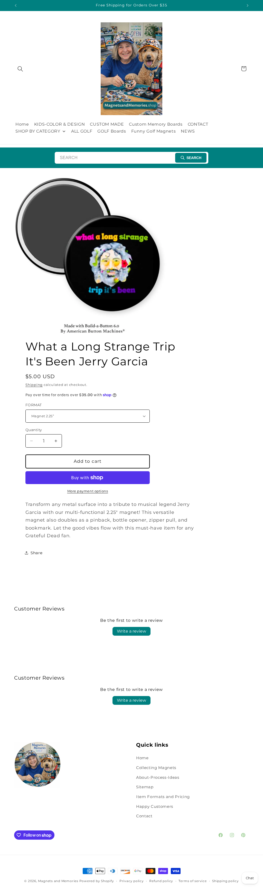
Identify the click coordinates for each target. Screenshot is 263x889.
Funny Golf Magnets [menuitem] (153, 131)
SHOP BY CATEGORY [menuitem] (37, 131)
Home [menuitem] (22, 124)
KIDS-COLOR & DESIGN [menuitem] (59, 124)
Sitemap (145, 786)
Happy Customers (154, 806)
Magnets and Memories (58, 881)
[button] (20, 68)
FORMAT (33, 405)
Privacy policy (131, 881)
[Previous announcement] (15, 5)
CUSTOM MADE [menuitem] (107, 124)
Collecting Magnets (156, 767)
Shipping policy (225, 881)
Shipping (34, 385)
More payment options (87, 491)
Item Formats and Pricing (163, 796)
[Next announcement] (247, 5)
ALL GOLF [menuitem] (81, 131)
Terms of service (192, 881)
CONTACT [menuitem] (198, 124)
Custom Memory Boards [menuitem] (155, 124)
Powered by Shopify (96, 881)
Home (142, 757)
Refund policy (161, 881)
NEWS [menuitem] (188, 131)
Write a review (131, 631)
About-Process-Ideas (157, 777)
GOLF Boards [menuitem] (111, 131)
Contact (144, 815)
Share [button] (36, 552)
